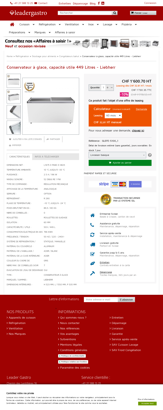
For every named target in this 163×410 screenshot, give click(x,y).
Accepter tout (147, 403)
